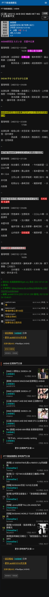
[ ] (10, 374)
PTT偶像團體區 (7, 9)
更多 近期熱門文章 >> (24, 448)
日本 (15, 333)
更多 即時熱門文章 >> (24, 549)
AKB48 (16, 9)
